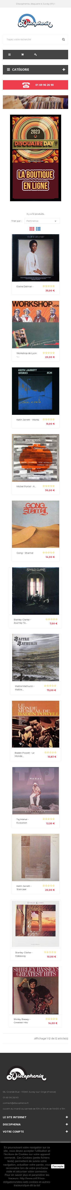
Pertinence (42, 221)
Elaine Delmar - (25, 286)
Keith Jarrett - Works (27, 419)
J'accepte (57, 1166)
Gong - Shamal (24, 552)
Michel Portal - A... (26, 486)
